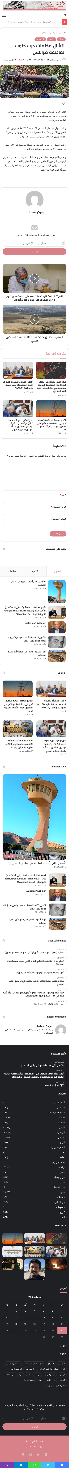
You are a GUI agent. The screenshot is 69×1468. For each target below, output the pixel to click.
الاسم (63, 494)
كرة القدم (10, 1374)
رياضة (62, 1167)
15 (62, 1324)
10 (44, 1317)
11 (34, 1317)
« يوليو (64, 1345)
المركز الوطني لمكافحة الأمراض (52, 1369)
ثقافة (62, 1157)
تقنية (62, 1152)
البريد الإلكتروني (58, 506)
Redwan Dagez (45, 1026)
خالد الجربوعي (58, 1162)
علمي (62, 1182)
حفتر (28, 1374)
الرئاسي (61, 1363)
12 (25, 1317)
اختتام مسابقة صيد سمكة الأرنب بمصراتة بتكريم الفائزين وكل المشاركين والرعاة (19, 744)
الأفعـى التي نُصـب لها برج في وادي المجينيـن (28, 583)
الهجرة (62, 1374)
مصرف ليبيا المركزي (56, 1385)
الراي (62, 1142)
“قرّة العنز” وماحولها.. (35, 623)
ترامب (37, 1374)
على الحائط (59, 1187)
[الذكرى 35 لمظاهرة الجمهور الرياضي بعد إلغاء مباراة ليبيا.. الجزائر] (57, 642)
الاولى (51, 39)
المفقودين (30, 1369)
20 (16, 1324)
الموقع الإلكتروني (59, 519)
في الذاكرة (59, 1202)
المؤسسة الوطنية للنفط (33, 1363)
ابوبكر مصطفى (55, 60)
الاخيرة (61, 1122)
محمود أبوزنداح (28, 1380)
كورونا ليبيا (51, 1380)
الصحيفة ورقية (58, 1147)
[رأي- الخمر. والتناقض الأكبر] (34, 1269)
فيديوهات (60, 1207)
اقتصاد (62, 1117)
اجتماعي (61, 1107)
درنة (20, 1374)
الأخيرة (35, 571)
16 (53, 1324)
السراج (51, 1363)
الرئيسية (60, 32)
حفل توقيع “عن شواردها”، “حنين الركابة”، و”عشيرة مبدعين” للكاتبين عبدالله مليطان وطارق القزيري (20, 425)
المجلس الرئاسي (13, 1363)
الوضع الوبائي (49, 1374)
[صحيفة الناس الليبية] (34, 6)
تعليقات (12, 571)
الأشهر (57, 571)
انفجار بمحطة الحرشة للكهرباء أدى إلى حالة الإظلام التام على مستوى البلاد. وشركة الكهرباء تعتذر (51, 425)
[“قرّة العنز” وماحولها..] (57, 627)
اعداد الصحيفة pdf (56, 1112)
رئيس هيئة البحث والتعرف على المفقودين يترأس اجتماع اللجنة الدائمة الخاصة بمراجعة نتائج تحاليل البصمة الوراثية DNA (25, 610)
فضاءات (61, 1197)
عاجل (62, 1172)
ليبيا (63, 1217)
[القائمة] (4, 15)
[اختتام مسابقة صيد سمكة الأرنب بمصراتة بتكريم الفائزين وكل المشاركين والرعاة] (18, 728)
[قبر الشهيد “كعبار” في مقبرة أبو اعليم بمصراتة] (57, 656)
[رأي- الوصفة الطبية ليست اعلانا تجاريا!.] (12, 1264)
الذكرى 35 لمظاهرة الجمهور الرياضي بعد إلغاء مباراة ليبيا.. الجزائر (27, 639)
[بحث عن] (65, 15)
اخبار (43, 32)
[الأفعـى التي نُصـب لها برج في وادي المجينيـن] (57, 591)
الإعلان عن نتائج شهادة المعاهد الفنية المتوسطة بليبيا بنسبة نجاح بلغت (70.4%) (18, 385)
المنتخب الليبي (16, 1369)
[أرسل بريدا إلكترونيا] (48, 60)
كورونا (62, 1212)
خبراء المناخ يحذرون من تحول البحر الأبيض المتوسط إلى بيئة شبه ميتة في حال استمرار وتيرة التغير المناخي (51, 386)
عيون (62, 1192)
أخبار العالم (59, 1102)
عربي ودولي (59, 1177)
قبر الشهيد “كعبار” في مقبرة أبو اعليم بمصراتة (27, 653)
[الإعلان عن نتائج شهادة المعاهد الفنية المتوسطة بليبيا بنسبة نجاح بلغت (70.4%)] (18, 370)
